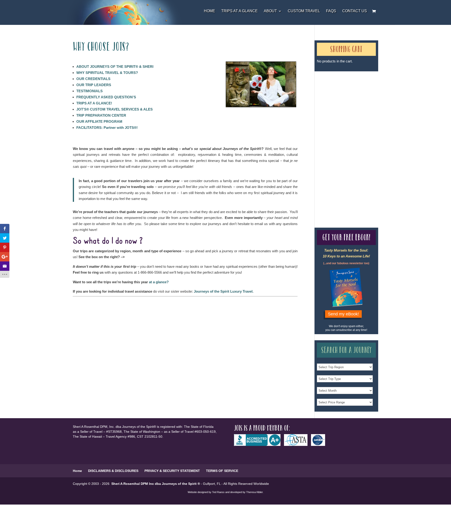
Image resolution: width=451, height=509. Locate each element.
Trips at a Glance (239, 11)
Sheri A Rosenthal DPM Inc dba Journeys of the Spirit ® (155, 484)
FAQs (331, 11)
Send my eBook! (343, 314)
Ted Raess (218, 492)
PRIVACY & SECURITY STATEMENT (172, 471)
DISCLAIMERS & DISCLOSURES (113, 471)
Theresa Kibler (254, 492)
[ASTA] (297, 445)
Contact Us (354, 11)
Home (209, 11)
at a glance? (159, 282)
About (270, 11)
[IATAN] (320, 445)
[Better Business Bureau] (259, 445)
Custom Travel (304, 11)
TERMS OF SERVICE (222, 471)
